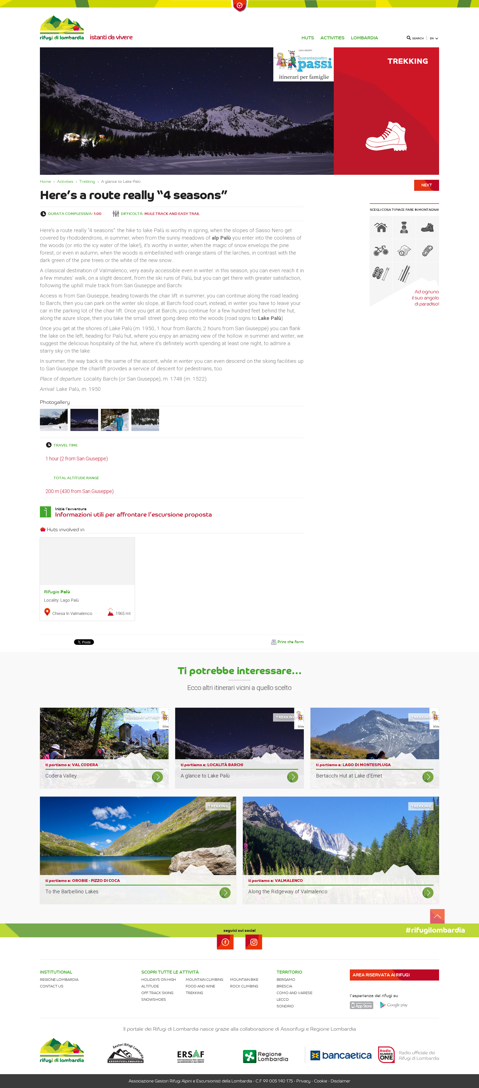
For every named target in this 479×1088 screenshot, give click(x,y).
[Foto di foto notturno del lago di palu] (84, 419)
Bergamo (286, 979)
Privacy (303, 1081)
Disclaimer (340, 1081)
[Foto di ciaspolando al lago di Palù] (54, 419)
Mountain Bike (244, 979)
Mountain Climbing (204, 979)
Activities (332, 37)
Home (45, 181)
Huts (308, 37)
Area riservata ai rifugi (381, 974)
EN (432, 38)
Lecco (283, 999)
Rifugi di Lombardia (63, 27)
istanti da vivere (111, 37)
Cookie (320, 1081)
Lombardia (364, 37)
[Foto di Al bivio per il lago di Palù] (115, 419)
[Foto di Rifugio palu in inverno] (145, 419)
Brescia (284, 986)
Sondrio (285, 1006)
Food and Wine (200, 986)
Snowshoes (153, 999)
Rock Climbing (244, 986)
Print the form (290, 642)
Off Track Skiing (157, 993)
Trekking (87, 181)
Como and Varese (294, 993)
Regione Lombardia (59, 979)
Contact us (51, 986)
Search (418, 38)
